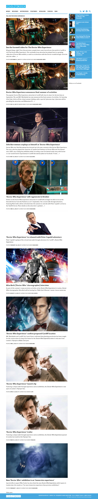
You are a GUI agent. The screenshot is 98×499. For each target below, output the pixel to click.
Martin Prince (22, 104)
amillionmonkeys (87, 497)
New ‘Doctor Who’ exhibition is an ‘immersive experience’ (30, 480)
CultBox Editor (26, 59)
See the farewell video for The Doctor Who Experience (28, 47)
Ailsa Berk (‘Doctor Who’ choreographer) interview (27, 285)
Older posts (9, 492)
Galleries (32, 156)
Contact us (52, 495)
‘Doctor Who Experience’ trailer (19, 432)
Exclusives (35, 293)
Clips (32, 391)
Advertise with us (43, 495)
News (8, 11)
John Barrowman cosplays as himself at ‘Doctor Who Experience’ (33, 144)
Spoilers (42, 11)
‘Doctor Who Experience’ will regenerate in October (27, 197)
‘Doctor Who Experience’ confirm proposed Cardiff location (31, 333)
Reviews (15, 11)
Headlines (39, 59)
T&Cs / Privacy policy (78, 495)
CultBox (21, 156)
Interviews (24, 11)
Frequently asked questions (63, 495)
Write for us (87, 495)
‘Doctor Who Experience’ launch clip (21, 384)
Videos (50, 11)
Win (56, 11)
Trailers (33, 440)
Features (33, 11)
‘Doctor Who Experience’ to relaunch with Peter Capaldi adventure (34, 237)
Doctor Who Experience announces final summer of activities (31, 92)
